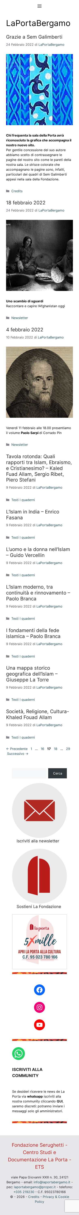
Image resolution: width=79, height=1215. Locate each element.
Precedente (17, 749)
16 (43, 749)
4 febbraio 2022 (24, 330)
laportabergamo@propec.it (35, 1187)
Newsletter (19, 318)
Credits (16, 191)
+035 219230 (23, 1192)
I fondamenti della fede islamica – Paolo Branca (33, 633)
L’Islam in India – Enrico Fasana (32, 515)
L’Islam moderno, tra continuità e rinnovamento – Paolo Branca (38, 593)
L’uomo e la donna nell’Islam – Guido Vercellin (38, 552)
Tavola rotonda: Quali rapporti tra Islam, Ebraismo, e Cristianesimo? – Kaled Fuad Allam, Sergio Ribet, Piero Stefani (39, 468)
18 (56, 749)
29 (68, 749)
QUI (60, 1101)
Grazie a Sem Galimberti (34, 37)
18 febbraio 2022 (26, 203)
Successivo (17, 754)
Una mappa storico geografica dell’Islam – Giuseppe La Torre (32, 674)
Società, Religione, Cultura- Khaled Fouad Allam (37, 714)
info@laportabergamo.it (52, 1182)
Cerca (57, 773)
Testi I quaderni (23, 500)
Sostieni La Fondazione (39, 906)
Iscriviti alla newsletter (38, 841)
